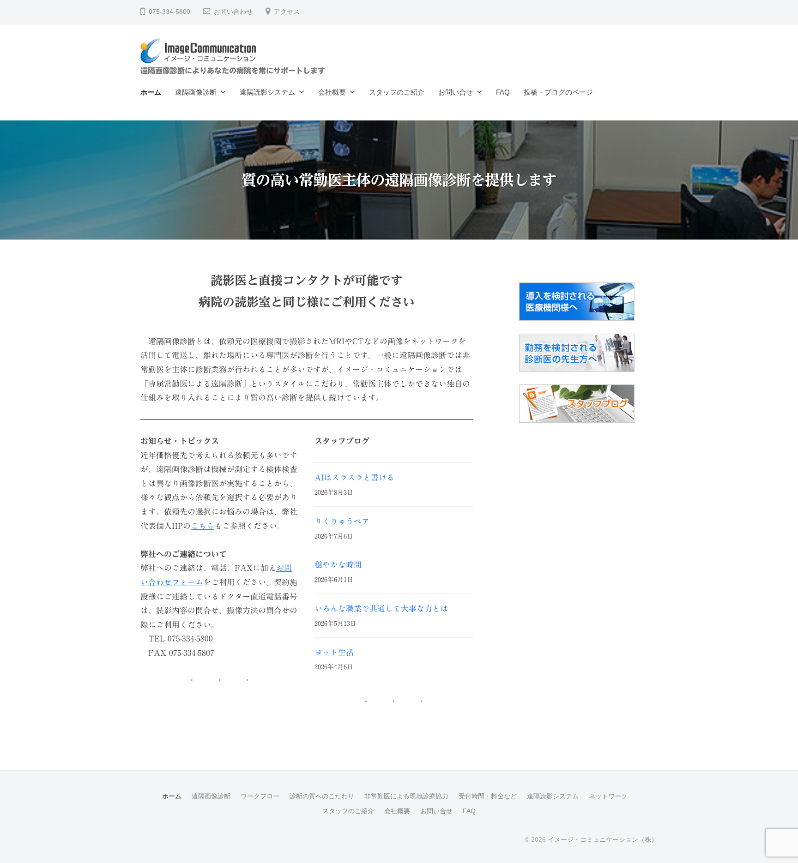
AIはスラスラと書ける (354, 477)
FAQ (503, 92)
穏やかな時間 (338, 565)
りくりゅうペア (341, 521)
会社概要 (332, 92)
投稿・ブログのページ (558, 92)
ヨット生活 (334, 652)
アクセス (287, 11)
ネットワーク (608, 796)
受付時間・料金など (488, 796)
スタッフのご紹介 (396, 92)
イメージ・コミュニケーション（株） (603, 839)
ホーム (150, 92)
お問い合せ (455, 92)
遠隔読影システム (267, 92)
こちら (202, 526)
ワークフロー (260, 796)
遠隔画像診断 (196, 92)
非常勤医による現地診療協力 (406, 796)
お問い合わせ (233, 11)
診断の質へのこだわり (322, 796)
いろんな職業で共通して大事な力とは (381, 608)
